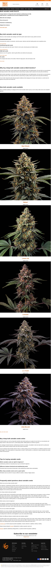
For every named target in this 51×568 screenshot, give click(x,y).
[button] (47, 8)
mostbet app (2, 523)
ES (46, 0)
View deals (2, 61)
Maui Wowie (25, 146)
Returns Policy (34, 546)
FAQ (32, 549)
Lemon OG (25, 258)
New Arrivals (24, 546)
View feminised (3, 43)
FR (48, 0)
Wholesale (14, 549)
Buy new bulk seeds (4, 431)
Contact (13, 546)
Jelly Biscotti (25, 427)
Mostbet (11, 526)
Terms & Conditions (44, 549)
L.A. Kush (25, 371)
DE (45, 0)
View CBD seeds (3, 55)
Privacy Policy (43, 546)
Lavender (25, 314)
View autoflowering (4, 49)
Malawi (25, 202)
